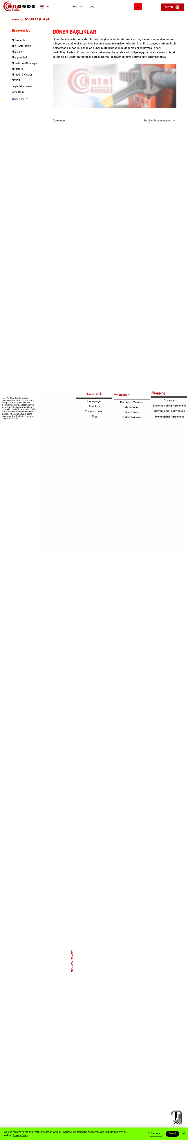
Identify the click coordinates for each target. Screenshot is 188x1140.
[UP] (176, 1117)
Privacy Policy (20, 1135)
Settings (155, 1133)
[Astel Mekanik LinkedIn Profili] (29, 6)
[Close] (183, 1133)
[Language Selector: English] (44, 6)
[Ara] (138, 6)
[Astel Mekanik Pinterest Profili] (24, 6)
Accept (172, 1133)
